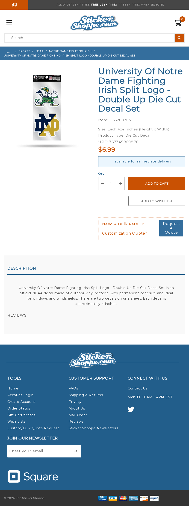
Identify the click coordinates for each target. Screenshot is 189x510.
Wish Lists (16, 421)
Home (12, 388)
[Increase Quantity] (120, 183)
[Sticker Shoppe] (94, 22)
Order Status (18, 408)
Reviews (17, 315)
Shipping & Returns (86, 395)
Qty (101, 173)
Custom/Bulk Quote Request (33, 428)
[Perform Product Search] (179, 38)
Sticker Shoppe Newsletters (93, 428)
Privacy (75, 402)
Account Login (20, 395)
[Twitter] (133, 411)
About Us (77, 408)
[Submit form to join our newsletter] (75, 451)
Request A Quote (171, 228)
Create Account (21, 402)
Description (21, 268)
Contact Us (138, 388)
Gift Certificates (21, 415)
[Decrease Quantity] (102, 183)
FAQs (73, 388)
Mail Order (78, 415)
